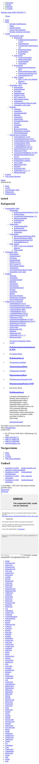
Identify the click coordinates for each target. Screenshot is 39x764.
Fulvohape (17, 91)
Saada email (5, 490)
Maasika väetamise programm (20, 32)
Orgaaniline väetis (16, 85)
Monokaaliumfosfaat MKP (27, 71)
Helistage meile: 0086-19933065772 (13, 12)
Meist (7, 22)
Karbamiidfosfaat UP (25, 75)
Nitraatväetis (18, 38)
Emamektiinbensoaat (21, 121)
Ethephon (17, 166)
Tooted (7, 34)
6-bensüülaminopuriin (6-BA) (24, 139)
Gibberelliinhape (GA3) (22, 137)
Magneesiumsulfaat (24, 59)
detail (21, 422)
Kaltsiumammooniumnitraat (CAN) (26, 212)
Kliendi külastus (15, 28)
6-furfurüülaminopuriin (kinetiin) (25, 141)
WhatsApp (4, 491)
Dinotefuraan (18, 119)
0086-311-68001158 (12, 439)
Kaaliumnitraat (23, 52)
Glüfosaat (17, 109)
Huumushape (18, 87)
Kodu (7, 20)
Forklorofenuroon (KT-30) (23, 149)
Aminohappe (18, 101)
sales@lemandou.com (12, 443)
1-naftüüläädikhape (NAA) (23, 147)
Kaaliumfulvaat (19, 93)
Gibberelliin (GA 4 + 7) (22, 170)
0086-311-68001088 (12, 441)
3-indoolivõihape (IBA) (22, 143)
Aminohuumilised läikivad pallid (25, 103)
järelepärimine (14, 422)
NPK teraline (22, 83)
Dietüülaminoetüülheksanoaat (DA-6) (22, 321)
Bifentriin (17, 115)
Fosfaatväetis (18, 65)
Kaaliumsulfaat (23, 61)
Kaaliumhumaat (19, 89)
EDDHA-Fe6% (19, 95)
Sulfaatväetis (18, 55)
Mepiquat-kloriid (19, 172)
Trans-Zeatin (18, 163)
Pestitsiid (13, 107)
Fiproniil (17, 123)
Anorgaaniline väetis (17, 36)
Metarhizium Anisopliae (22, 131)
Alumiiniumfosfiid (20, 113)
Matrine (16, 127)
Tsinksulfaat (22, 63)
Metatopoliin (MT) (20, 164)
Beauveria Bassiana (20, 129)
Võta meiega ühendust (12, 176)
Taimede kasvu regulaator (18, 135)
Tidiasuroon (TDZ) (20, 151)
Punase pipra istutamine (18, 30)
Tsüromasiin (18, 117)
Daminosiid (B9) (19, 168)
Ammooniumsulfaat (25, 57)
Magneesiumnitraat (24, 50)
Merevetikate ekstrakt (21, 99)
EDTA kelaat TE (19, 97)
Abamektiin (18, 111)
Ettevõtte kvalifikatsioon (18, 24)
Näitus (12, 26)
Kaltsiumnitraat (23, 44)
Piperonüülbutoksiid (21, 133)
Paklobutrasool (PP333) (22, 159)
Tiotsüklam (17, 125)
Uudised (8, 174)
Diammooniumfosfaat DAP (27, 73)
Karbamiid (21, 54)
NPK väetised (18, 77)
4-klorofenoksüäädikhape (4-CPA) (25, 153)
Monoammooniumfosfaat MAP (24, 236)
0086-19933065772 (12, 437)
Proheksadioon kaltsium (22, 161)
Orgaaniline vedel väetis (22, 105)
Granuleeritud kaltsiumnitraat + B (25, 216)
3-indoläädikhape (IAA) (22, 145)
